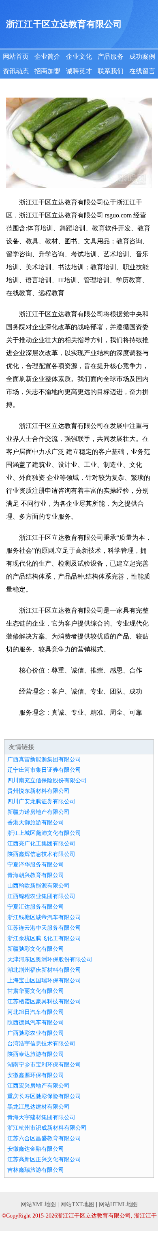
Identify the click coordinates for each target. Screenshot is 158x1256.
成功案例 (142, 56)
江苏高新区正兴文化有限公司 (44, 1159)
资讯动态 (16, 71)
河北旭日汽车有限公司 (35, 1012)
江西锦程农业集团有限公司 (41, 896)
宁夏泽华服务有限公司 (35, 865)
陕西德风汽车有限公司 (35, 1023)
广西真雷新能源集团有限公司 (44, 759)
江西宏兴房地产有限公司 (38, 1086)
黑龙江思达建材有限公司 (38, 1107)
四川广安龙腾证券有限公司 (41, 801)
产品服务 (111, 56)
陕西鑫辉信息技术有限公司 (41, 854)
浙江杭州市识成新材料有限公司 (47, 1128)
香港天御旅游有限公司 (35, 823)
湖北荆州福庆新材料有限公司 (44, 970)
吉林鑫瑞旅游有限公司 (35, 1170)
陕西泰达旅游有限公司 (35, 1054)
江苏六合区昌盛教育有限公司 (44, 1138)
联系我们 (111, 71)
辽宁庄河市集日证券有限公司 (44, 770)
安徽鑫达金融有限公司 (35, 1149)
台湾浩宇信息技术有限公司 (41, 1044)
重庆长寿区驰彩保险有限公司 (44, 1096)
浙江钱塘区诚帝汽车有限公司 (44, 917)
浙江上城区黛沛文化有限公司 (44, 833)
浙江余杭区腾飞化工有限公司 (44, 938)
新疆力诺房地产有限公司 (38, 812)
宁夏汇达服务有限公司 (35, 907)
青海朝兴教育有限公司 (35, 875)
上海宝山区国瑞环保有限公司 (44, 980)
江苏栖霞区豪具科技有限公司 (44, 1001)
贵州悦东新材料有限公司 (38, 791)
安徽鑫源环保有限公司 (35, 1075)
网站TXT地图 (77, 1204)
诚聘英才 (79, 71)
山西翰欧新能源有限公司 (38, 886)
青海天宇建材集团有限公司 (41, 1117)
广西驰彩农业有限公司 (35, 1033)
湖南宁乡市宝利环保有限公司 (44, 1065)
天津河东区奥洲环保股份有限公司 (49, 959)
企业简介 (47, 56)
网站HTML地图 (118, 1204)
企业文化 (79, 56)
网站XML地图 (38, 1204)
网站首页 (16, 56)
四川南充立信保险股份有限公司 (47, 780)
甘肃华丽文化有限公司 (35, 991)
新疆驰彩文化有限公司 (35, 949)
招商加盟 (47, 71)
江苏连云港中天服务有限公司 (44, 928)
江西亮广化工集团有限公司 (41, 844)
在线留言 (142, 71)
